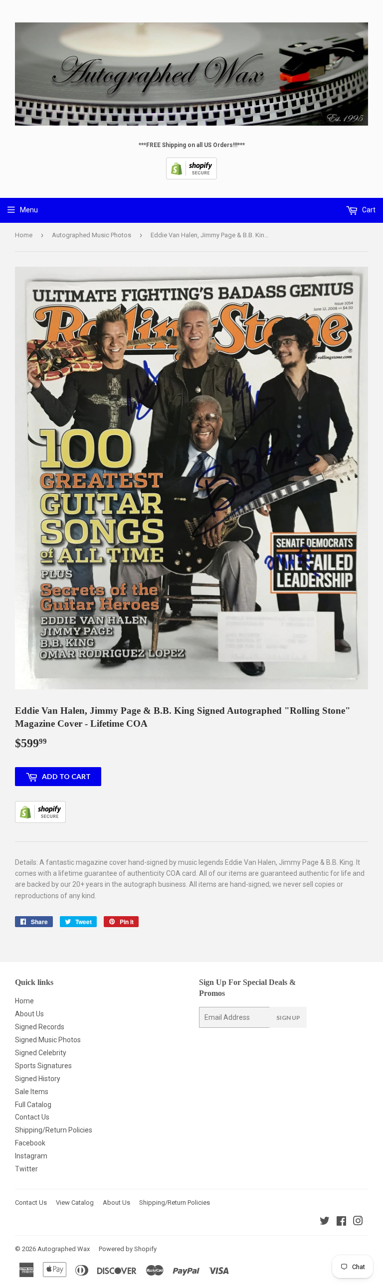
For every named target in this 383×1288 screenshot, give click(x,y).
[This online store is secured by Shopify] (191, 177)
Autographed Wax (63, 1249)
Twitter (26, 1169)
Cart (368, 210)
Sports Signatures (43, 1066)
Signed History (37, 1079)
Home (23, 235)
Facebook (30, 1143)
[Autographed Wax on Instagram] (358, 1222)
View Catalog (75, 1202)
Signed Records (39, 1027)
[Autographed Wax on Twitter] (325, 1222)
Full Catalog (33, 1105)
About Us (29, 1014)
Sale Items (31, 1092)
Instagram (31, 1156)
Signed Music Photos (48, 1040)
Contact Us (32, 1117)
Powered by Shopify (128, 1249)
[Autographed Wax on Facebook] (341, 1222)
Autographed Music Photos (91, 235)
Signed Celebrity (40, 1053)
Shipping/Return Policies (53, 1130)
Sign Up (288, 1017)
